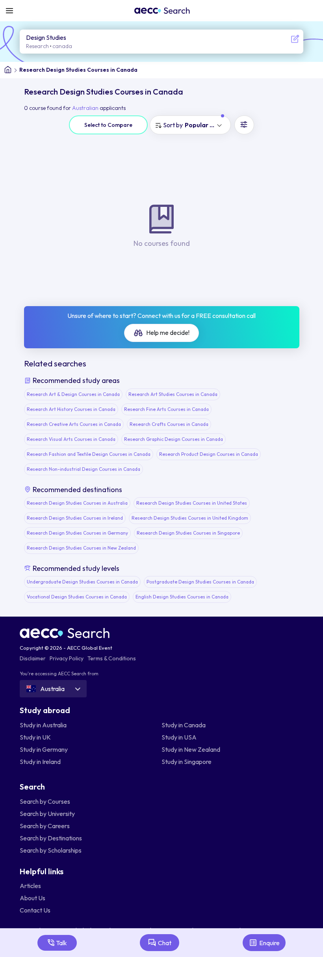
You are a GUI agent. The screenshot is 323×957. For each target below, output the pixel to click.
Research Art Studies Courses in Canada (172, 394)
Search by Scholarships (51, 850)
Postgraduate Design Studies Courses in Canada (200, 582)
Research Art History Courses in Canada (71, 409)
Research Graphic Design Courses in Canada (173, 439)
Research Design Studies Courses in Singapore (188, 533)
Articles (30, 886)
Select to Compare (108, 124)
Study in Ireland (40, 762)
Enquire (269, 943)
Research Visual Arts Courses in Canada (71, 439)
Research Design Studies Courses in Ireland (75, 518)
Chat (164, 943)
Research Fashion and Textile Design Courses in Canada (88, 454)
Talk (61, 943)
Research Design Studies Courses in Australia (77, 503)
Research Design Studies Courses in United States (191, 503)
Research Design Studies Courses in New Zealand (81, 548)
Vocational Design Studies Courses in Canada (77, 597)
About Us (32, 898)
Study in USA (179, 737)
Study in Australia (43, 725)
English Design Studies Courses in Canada (182, 597)
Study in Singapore (187, 762)
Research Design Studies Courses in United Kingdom (190, 518)
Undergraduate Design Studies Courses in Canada (82, 582)
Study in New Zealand (191, 749)
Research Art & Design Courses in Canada (73, 394)
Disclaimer (33, 658)
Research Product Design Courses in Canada (208, 454)
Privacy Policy (67, 658)
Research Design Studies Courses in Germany (77, 533)
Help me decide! (167, 332)
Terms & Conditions (111, 658)
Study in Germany (44, 749)
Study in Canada (184, 725)
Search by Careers (45, 826)
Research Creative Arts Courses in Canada (74, 424)
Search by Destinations (51, 838)
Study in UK (35, 737)
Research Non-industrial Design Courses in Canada (83, 469)
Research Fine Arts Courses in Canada (166, 409)
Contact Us (35, 910)
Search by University (47, 814)
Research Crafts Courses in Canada (169, 424)
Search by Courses (45, 801)
